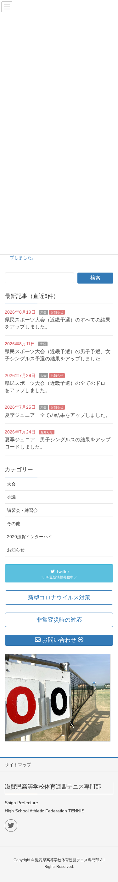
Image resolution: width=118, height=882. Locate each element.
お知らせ (57, 312)
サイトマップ (18, 764)
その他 (13, 523)
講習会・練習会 (22, 510)
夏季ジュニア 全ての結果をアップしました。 (57, 415)
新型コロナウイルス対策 (59, 597)
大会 (43, 312)
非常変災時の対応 (59, 620)
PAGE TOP (108, 850)
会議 (11, 497)
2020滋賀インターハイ (29, 536)
